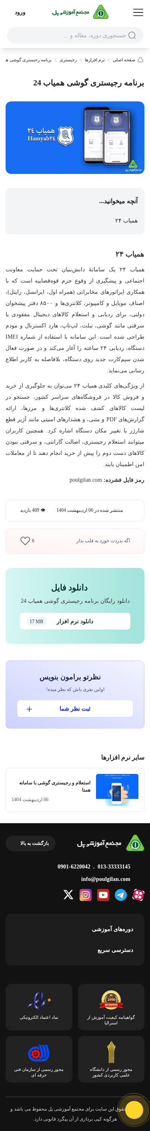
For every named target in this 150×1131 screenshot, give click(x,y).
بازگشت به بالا (34, 843)
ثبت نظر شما (75, 709)
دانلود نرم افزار (62, 621)
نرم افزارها (95, 60)
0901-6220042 (74, 867)
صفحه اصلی (124, 60)
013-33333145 (114, 867)
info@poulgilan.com (105, 879)
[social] (138, 895)
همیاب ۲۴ (126, 221)
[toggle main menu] (138, 12)
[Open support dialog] (134, 1110)
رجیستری (68, 60)
